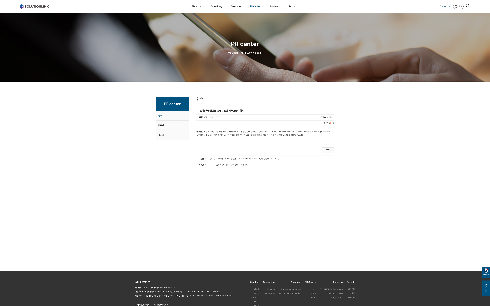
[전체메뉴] (468, 6)
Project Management (291, 289)
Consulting (216, 6)
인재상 (352, 293)
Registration (337, 297)
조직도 (256, 293)
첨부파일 (328, 123)
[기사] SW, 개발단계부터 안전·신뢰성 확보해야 (229, 165)
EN (460, 6)
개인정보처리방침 (143, 305)
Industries (270, 293)
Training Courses (335, 293)
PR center (255, 6)
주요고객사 (255, 297)
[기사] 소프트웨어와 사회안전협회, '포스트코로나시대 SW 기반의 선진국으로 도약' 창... (245, 158)
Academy (275, 6)
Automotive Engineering (289, 293)
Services (271, 289)
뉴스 (160, 115)
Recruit (292, 6)
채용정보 (351, 297)
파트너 (256, 301)
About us (196, 6)
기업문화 (351, 289)
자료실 (161, 125)
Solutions (236, 6)
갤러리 (161, 135)
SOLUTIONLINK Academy (331, 289)
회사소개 (256, 289)
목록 (328, 150)
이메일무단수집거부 (161, 305)
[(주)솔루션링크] (34, 6)
